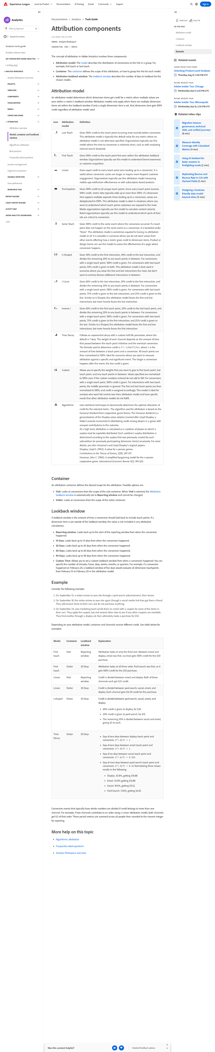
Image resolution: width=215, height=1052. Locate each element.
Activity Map (11, 209)
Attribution (12, 122)
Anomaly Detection (16, 177)
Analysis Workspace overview (71, 852)
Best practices (15, 151)
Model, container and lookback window (24, 136)
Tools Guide (91, 19)
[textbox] (21, 28)
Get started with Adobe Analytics (21, 59)
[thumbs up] (114, 1047)
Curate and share (15, 115)
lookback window (102, 76)
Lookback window (184, 45)
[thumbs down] (121, 1047)
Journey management (17, 164)
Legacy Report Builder (16, 203)
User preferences (15, 183)
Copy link (196, 20)
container (77, 71)
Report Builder (12, 196)
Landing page (12, 65)
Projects (11, 84)
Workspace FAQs (15, 189)
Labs (8, 221)
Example (180, 51)
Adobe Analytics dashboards (19, 215)
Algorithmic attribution (67, 839)
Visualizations (14, 103)
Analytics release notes (15, 52)
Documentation (59, 19)
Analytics (76, 19)
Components (13, 96)
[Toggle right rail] (175, 12)
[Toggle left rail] (39, 12)
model (84, 62)
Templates (12, 90)
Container (180, 38)
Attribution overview (18, 128)
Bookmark (183, 20)
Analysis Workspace (67, 41)
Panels (11, 109)
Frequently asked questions (70, 846)
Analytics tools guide (16, 46)
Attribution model (183, 32)
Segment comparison (17, 170)
